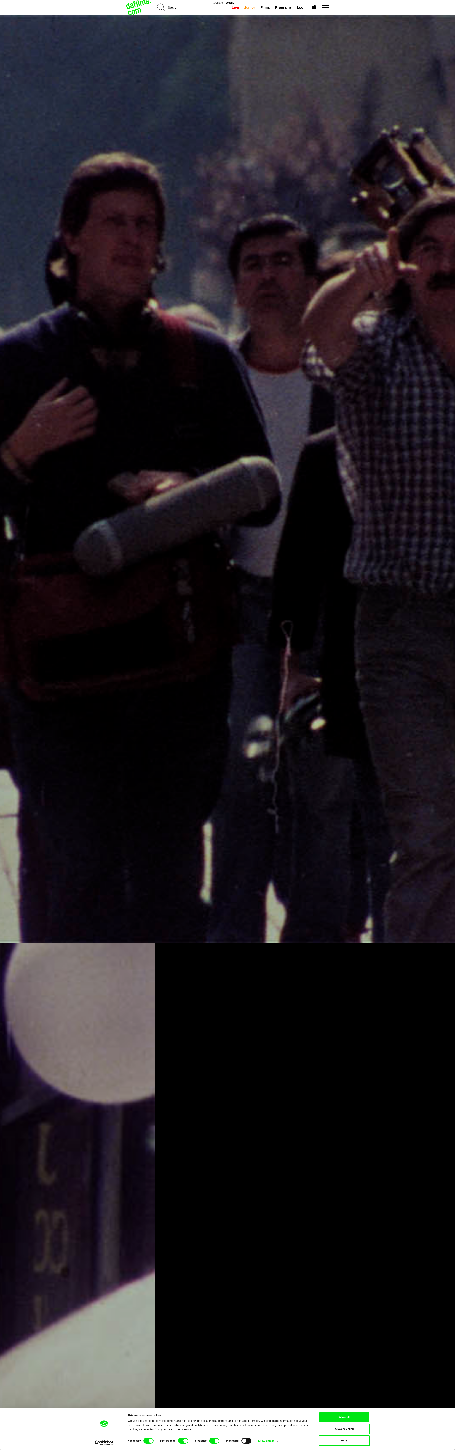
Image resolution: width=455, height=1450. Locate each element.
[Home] (139, 7)
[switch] (183, 1441)
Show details (266, 1440)
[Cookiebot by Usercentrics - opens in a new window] (104, 1443)
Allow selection (344, 1428)
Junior (249, 7)
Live (235, 7)
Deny (344, 1440)
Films (265, 7)
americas (218, 3)
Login (302, 7)
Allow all (344, 1417)
